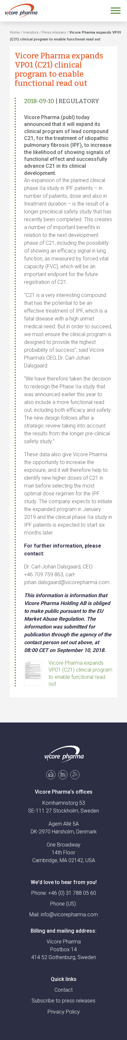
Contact (63, 990)
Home (15, 32)
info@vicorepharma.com (69, 914)
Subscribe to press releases (63, 1001)
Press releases (54, 32)
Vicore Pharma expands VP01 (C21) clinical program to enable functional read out (80, 673)
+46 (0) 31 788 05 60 (72, 893)
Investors (30, 32)
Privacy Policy (64, 1012)
